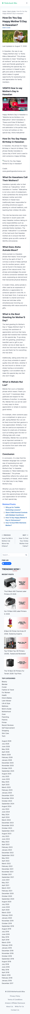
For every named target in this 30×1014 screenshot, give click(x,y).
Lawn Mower (6, 701)
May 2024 (5, 814)
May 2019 (5, 937)
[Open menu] (26, 3)
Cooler (4, 687)
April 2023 (5, 844)
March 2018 (6, 975)
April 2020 (5, 910)
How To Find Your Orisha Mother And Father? (23, 540)
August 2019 (6, 929)
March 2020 (6, 912)
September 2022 (8, 855)
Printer (4, 722)
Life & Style (6, 703)
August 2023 (6, 834)
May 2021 (5, 882)
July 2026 (5, 744)
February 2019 (7, 945)
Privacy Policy (15, 996)
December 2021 (7, 869)
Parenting (5, 717)
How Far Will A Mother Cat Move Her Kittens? (7, 540)
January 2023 (7, 850)
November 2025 (8, 765)
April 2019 (5, 940)
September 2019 (8, 926)
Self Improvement (8, 728)
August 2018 (6, 961)
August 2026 (6, 741)
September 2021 (8, 877)
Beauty (4, 682)
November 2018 (7, 953)
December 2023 (8, 823)
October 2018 (7, 956)
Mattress (5, 706)
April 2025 (5, 785)
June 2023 (6, 839)
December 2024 (8, 795)
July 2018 (5, 964)
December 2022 (8, 853)
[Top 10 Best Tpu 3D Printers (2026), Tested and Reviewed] (16, 643)
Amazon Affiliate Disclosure (15, 1003)
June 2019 (5, 934)
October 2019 (7, 923)
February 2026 (7, 757)
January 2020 (7, 918)
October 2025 (7, 768)
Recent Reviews (8, 725)
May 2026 (5, 749)
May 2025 (5, 782)
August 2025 (6, 774)
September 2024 (8, 804)
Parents (4, 720)
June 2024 (6, 812)
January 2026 (7, 760)
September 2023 (8, 831)
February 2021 (7, 891)
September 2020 (8, 899)
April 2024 (5, 817)
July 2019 (5, 931)
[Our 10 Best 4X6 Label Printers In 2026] (16, 603)
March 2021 (6, 888)
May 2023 (5, 842)
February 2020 (7, 915)
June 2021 (5, 880)
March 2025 (6, 787)
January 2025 (7, 793)
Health (4, 695)
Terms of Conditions (15, 999)
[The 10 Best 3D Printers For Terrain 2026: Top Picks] (16, 663)
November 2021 (7, 872)
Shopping (5, 731)
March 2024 (6, 820)
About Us (9, 1006)
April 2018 (5, 972)
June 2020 (6, 907)
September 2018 (8, 959)
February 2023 (7, 847)
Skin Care (5, 733)
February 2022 (7, 866)
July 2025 (5, 776)
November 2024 (8, 798)
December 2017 (7, 983)
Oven (4, 714)
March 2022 (6, 863)
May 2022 (5, 858)
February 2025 (7, 790)
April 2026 (5, 752)
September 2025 (8, 771)
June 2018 (5, 967)
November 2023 (8, 825)
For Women (6, 692)
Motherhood (6, 711)
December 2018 (7, 951)
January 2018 (7, 980)
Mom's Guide (6, 27)
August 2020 (6, 902)
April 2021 (5, 885)
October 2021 (7, 874)
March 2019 (6, 942)
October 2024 (7, 801)
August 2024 (6, 806)
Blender (4, 684)
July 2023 (5, 836)
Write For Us (19, 1006)
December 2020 (8, 893)
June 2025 (6, 779)
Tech (3, 736)
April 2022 (5, 861)
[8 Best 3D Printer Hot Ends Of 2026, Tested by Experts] (16, 623)
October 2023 (7, 828)
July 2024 (5, 809)
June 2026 (6, 746)
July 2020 (5, 904)
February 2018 (7, 978)
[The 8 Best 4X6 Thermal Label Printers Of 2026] (16, 583)
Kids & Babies (7, 698)
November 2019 (7, 921)
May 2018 (5, 970)
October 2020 (7, 896)
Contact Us (15, 1010)
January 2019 (7, 948)
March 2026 (6, 755)
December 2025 (8, 763)
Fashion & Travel (8, 690)
